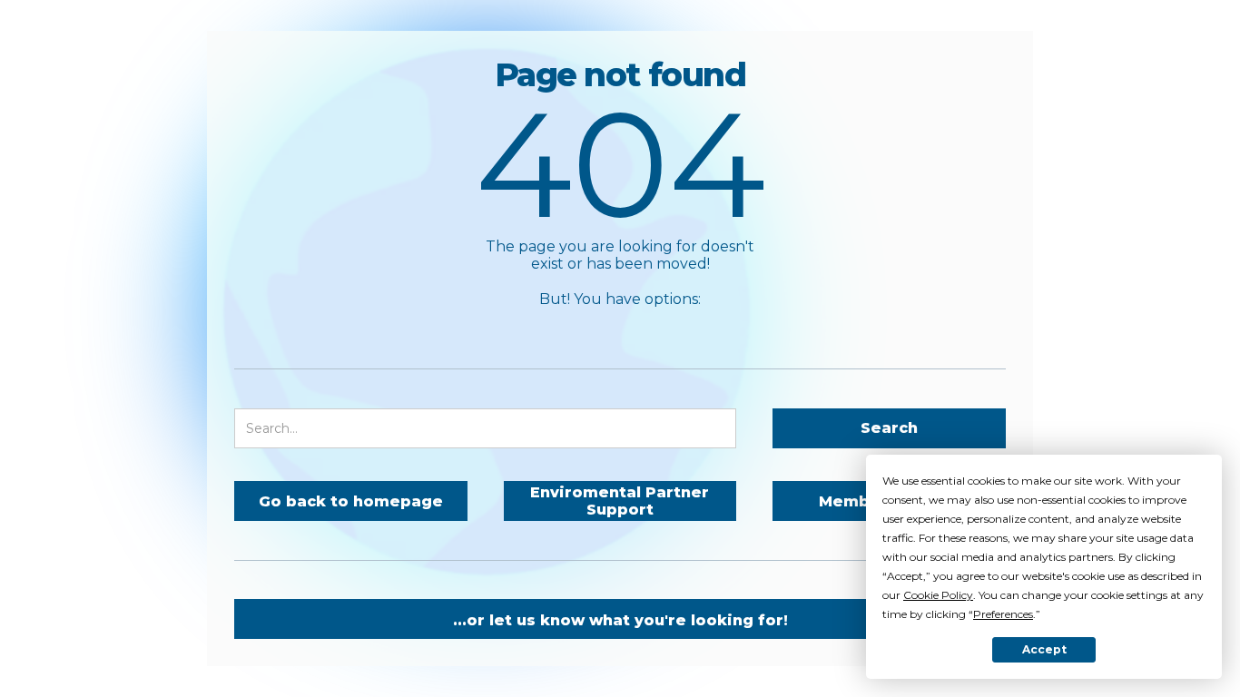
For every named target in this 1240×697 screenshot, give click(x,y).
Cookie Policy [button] (938, 595)
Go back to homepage (351, 501)
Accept (1044, 649)
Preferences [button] (1003, 614)
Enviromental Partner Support (619, 501)
